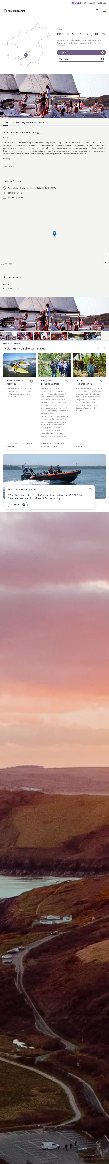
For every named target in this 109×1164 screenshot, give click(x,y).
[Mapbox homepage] (7, 263)
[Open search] (97, 11)
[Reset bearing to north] (106, 263)
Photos (42, 122)
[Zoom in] (106, 255)
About (5, 122)
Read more (8, 166)
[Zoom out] (106, 259)
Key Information (29, 122)
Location (15, 122)
